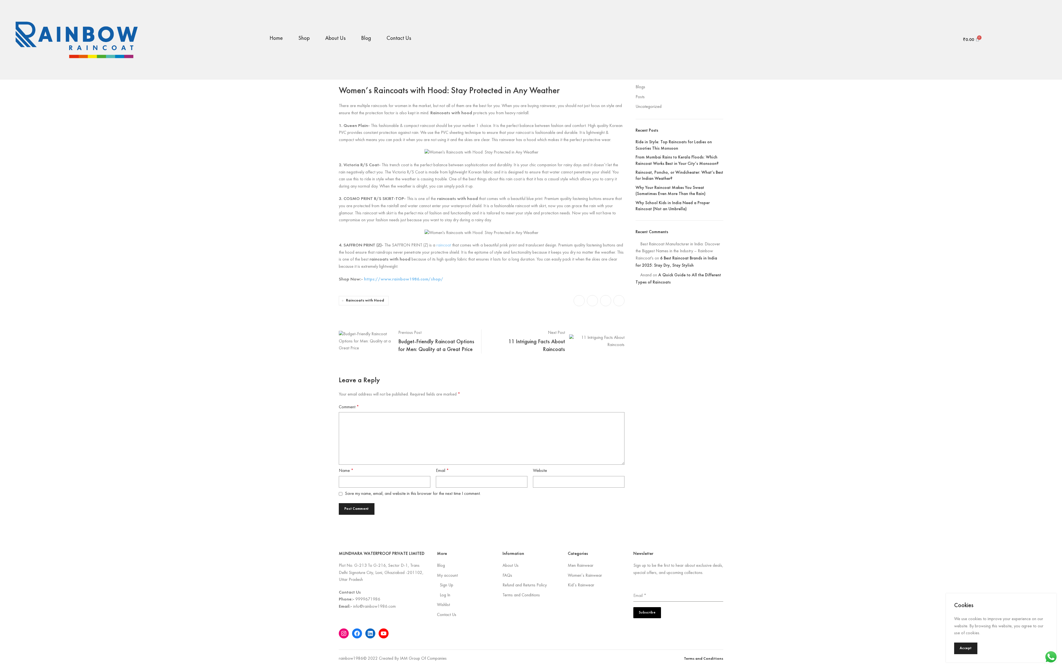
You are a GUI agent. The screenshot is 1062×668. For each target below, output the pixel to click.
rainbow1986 (351, 658)
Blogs (640, 87)
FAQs (507, 575)
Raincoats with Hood (365, 300)
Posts (640, 97)
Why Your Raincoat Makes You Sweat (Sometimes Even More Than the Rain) (671, 191)
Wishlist (443, 605)
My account (447, 575)
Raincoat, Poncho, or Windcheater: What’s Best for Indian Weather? (679, 175)
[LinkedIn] (370, 633)
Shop (304, 38)
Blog (366, 38)
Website (540, 471)
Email (442, 471)
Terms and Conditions (521, 595)
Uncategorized (649, 107)
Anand (646, 275)
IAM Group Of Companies (423, 658)
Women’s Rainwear (585, 575)
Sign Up (446, 585)
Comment (349, 407)
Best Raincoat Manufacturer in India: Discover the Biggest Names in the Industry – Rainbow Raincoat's (678, 251)
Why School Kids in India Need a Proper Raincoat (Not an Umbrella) (673, 206)
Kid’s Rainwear (581, 585)
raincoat (443, 245)
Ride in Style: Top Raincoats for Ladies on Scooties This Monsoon (674, 145)
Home (276, 38)
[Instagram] (344, 633)
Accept (966, 648)
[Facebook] (357, 633)
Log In (445, 595)
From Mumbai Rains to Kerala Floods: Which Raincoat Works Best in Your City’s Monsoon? (677, 160)
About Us (335, 38)
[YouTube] (384, 633)
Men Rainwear (581, 565)
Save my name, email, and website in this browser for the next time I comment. (413, 494)
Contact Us (399, 38)
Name (346, 471)
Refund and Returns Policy (525, 585)
